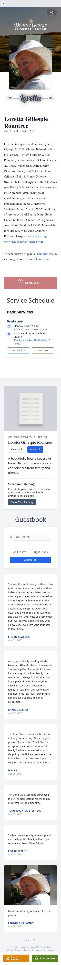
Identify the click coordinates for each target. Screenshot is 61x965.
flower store (42, 259)
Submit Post (30, 559)
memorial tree (45, 254)
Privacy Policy (21, 950)
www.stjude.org (37, 236)
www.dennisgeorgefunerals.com (24, 241)
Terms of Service (40, 950)
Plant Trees (42, 350)
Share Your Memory (22, 502)
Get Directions (18, 350)
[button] (30, 885)
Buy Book (35, 449)
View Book (16, 449)
